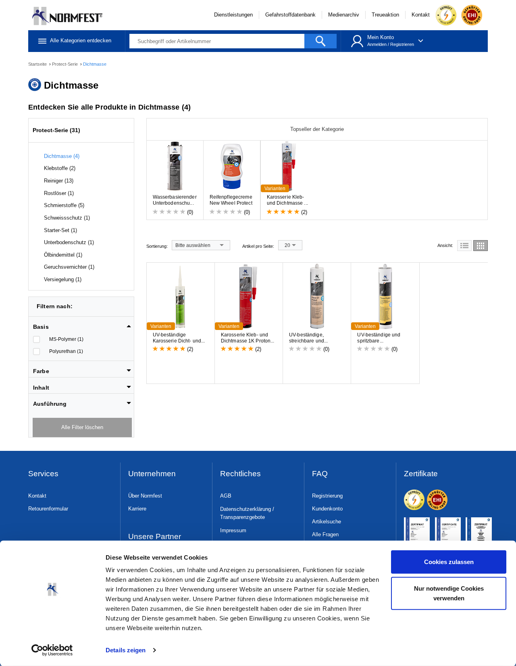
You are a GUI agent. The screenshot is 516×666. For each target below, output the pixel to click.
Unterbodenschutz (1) (69, 242)
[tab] (82, 324)
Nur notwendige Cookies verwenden (449, 593)
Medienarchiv (343, 15)
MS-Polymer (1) (66, 339)
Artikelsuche (326, 522)
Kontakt (421, 15)
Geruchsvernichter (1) (69, 267)
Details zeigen (126, 650)
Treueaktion (385, 15)
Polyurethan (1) (66, 351)
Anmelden (377, 44)
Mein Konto (380, 37)
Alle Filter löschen (82, 427)
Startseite (38, 64)
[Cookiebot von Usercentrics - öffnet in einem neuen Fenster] (52, 650)
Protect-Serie (65, 64)
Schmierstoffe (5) (64, 205)
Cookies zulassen (449, 561)
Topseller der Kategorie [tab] (317, 129)
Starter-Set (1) (60, 230)
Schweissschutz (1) (67, 218)
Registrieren (402, 44)
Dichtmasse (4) (61, 156)
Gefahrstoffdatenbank (290, 15)
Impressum (233, 530)
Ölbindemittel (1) (63, 255)
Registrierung (327, 496)
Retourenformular (48, 509)
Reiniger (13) (58, 181)
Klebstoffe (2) (59, 168)
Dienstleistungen (233, 15)
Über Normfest (145, 496)
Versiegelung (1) (62, 279)
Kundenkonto (327, 509)
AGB (225, 496)
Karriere (137, 509)
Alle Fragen (325, 534)
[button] (82, 327)
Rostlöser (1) (59, 193)
